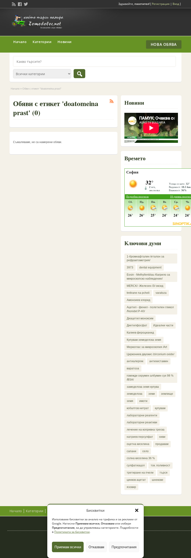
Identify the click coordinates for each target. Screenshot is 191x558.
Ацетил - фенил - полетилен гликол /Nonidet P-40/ (150, 309)
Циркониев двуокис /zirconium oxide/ (150, 354)
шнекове (157, 479)
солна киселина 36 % (141, 458)
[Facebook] (19, 4)
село (145, 451)
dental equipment (150, 267)
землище (167, 393)
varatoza (161, 292)
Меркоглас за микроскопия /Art (147, 347)
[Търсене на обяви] (79, 73)
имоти (143, 401)
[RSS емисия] (13, 4)
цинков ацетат (136, 479)
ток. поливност (160, 465)
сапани (131, 451)
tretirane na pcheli (138, 292)
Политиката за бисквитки (72, 532)
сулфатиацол (136, 465)
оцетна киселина (138, 444)
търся (163, 472)
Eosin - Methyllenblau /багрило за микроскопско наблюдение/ (148, 276)
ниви (162, 436)
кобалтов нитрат (138, 408)
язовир (131, 487)
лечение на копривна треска (145, 429)
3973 (130, 267)
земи (151, 393)
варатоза (133, 368)
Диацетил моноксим (140, 318)
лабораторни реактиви (142, 422)
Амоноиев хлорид (138, 300)
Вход (176, 4)
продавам (161, 444)
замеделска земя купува (143, 386)
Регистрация (161, 4)
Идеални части (163, 325)
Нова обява (164, 44)
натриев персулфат (140, 436)
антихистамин (158, 361)
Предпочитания (124, 547)
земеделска (134, 393)
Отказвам (96, 547)
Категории (42, 42)
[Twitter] (25, 4)
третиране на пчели (140, 472)
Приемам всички (68, 547)
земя (130, 401)
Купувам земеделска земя (144, 339)
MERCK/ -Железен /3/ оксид (145, 285)
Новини (65, 42)
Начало (20, 42)
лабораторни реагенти (142, 415)
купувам (160, 408)
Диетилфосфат (137, 325)
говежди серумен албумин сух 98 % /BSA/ (150, 377)
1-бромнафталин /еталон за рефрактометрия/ (145, 258)
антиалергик (135, 361)
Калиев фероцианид (140, 332)
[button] (136, 510)
